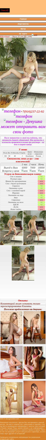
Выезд (23, 29)
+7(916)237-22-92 (32, 111)
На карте (23, 34)
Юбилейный (5, 37)
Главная (23, 19)
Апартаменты (23, 24)
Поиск (4, 10)
